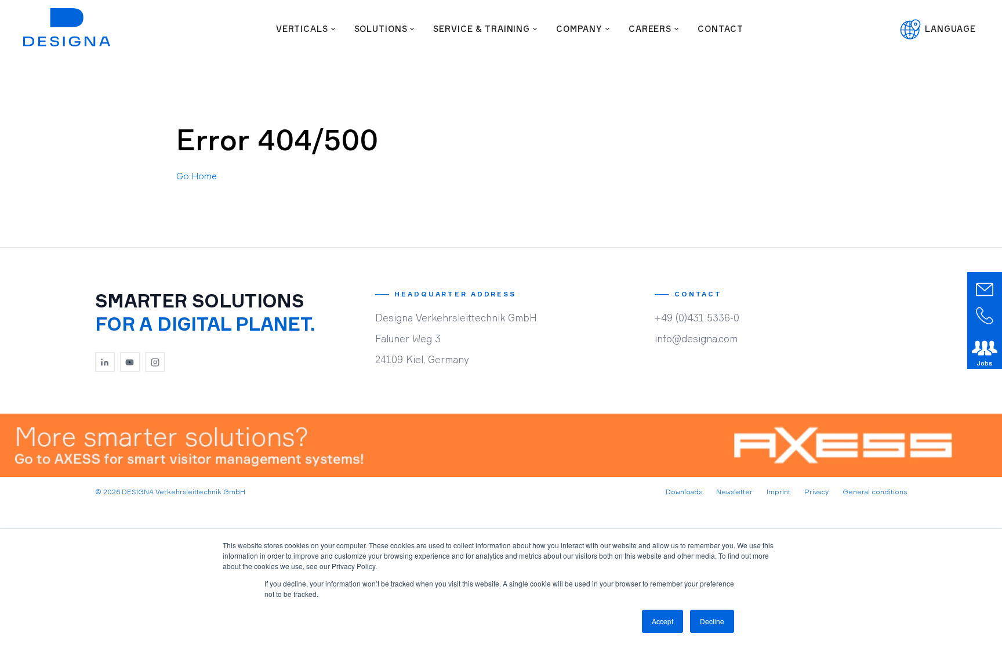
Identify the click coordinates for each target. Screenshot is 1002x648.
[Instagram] (155, 362)
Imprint (778, 491)
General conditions (875, 491)
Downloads (684, 491)
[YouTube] (130, 362)
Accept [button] (662, 621)
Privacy (816, 491)
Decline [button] (712, 621)
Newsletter (734, 491)
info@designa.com (696, 338)
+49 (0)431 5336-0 (697, 318)
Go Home (196, 176)
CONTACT (720, 29)
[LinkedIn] (105, 362)
